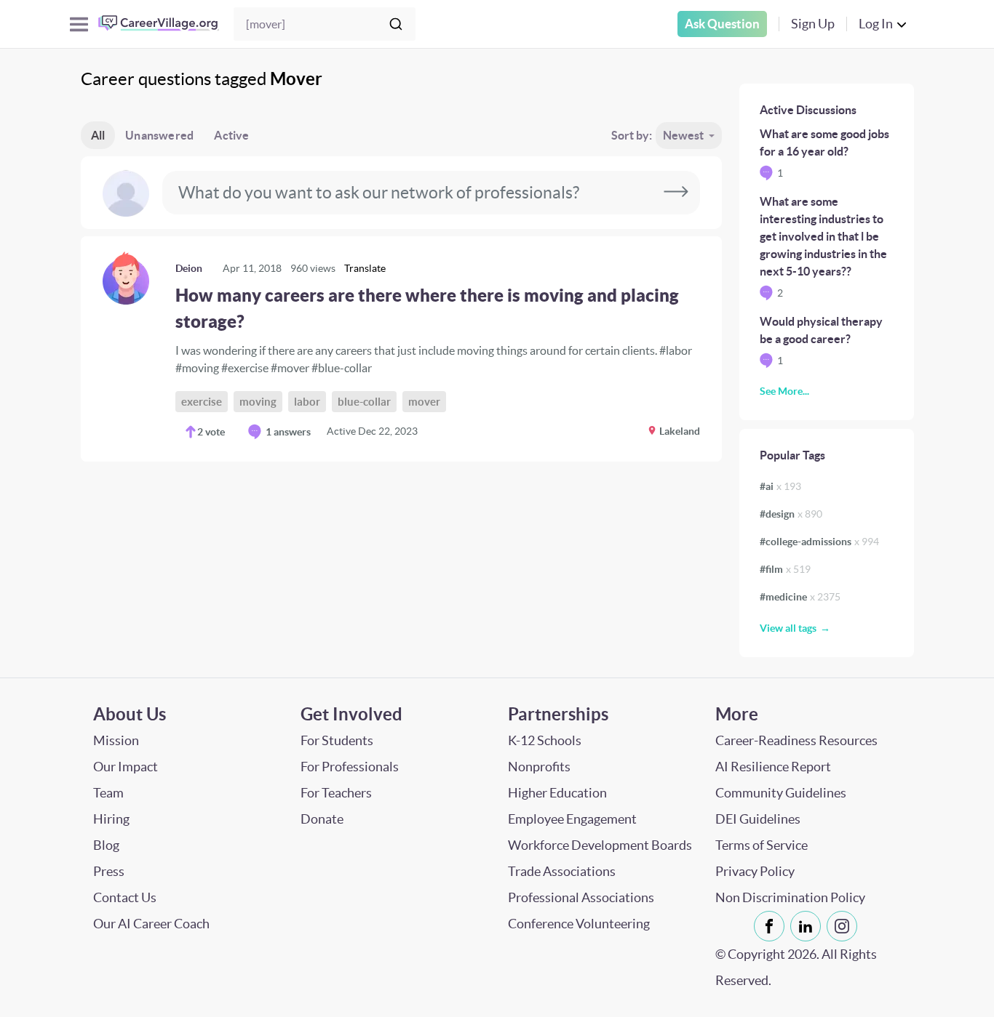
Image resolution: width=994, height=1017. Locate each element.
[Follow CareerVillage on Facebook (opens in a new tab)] (772, 926)
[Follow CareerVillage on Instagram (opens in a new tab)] (845, 926)
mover (424, 401)
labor (307, 401)
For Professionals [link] (350, 766)
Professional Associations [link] (581, 897)
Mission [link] (116, 740)
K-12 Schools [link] (544, 740)
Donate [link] (322, 819)
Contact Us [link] (124, 897)
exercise (201, 401)
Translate (365, 268)
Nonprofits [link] (539, 766)
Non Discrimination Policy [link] (790, 897)
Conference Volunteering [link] (579, 923)
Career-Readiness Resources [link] (796, 740)
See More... (784, 391)
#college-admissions (819, 541)
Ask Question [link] (722, 24)
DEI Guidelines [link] (757, 819)
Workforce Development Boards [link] (600, 845)
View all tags (788, 628)
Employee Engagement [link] (572, 819)
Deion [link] (188, 268)
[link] (401, 349)
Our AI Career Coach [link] (151, 923)
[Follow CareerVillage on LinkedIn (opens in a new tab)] (808, 926)
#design (791, 514)
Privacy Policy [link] (755, 871)
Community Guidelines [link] (780, 792)
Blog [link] (106, 845)
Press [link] (108, 871)
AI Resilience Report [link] (773, 766)
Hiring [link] (111, 819)
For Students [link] (337, 740)
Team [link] (108, 792)
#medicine (800, 597)
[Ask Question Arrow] (676, 192)
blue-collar (364, 401)
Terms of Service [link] (761, 845)
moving (258, 401)
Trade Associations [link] (562, 871)
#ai (780, 486)
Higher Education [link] (557, 792)
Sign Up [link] (813, 23)
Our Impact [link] (125, 766)
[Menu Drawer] (79, 24)
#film (785, 569)
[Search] (396, 24)
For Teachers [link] (336, 792)
